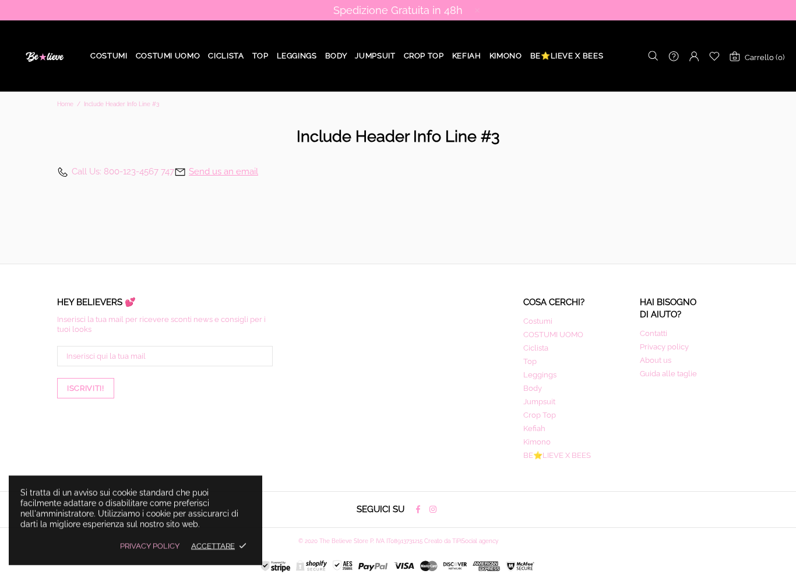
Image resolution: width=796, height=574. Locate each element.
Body (532, 388)
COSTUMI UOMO (553, 334)
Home (65, 104)
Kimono (537, 442)
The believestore (44, 56)
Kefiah (534, 428)
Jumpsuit (539, 401)
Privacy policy (664, 346)
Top (530, 361)
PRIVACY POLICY (149, 545)
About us (655, 360)
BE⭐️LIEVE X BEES (557, 455)
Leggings (540, 374)
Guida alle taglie (668, 373)
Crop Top (539, 415)
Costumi (537, 321)
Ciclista (535, 348)
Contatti (653, 333)
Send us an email (223, 171)
